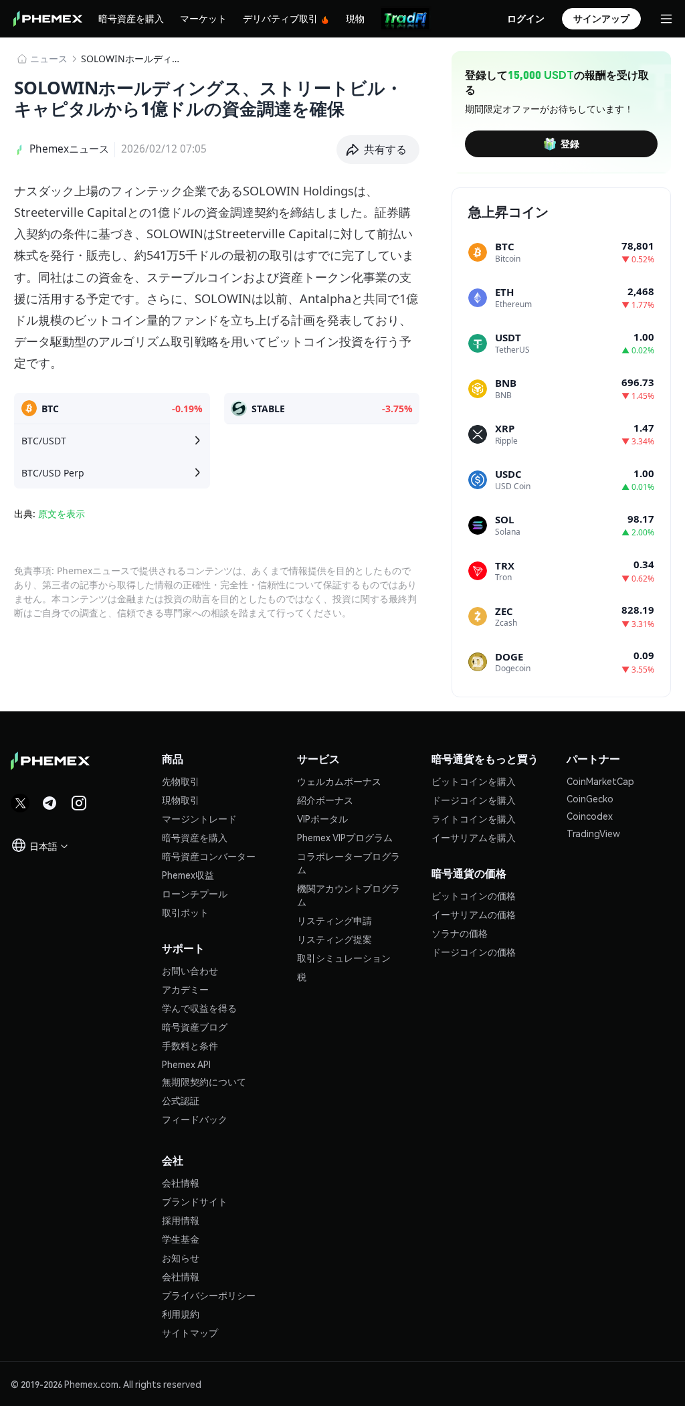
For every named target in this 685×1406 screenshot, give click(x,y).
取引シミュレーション (344, 958)
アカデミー (185, 989)
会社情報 (180, 1182)
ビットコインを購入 (473, 781)
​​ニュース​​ (49, 58)
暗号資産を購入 (131, 18)
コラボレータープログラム (348, 862)
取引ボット (185, 912)
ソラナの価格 (459, 933)
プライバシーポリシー (209, 1295)
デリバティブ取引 (280, 18)
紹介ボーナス (325, 800)
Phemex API (186, 1064)
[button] (378, 149)
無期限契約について (204, 1081)
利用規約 (180, 1314)
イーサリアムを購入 (473, 837)
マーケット (203, 18)
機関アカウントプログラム (348, 894)
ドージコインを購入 (473, 800)
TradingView (593, 833)
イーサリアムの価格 (473, 914)
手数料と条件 (190, 1045)
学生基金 (180, 1239)
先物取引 (180, 781)
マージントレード (199, 818)
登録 (570, 143)
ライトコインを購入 (473, 818)
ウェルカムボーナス (339, 781)
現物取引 (180, 800)
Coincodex (590, 816)
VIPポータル (322, 818)
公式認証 (180, 1100)
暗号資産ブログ (194, 1027)
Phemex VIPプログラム (345, 837)
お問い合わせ (190, 970)
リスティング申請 (334, 920)
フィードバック (194, 1119)
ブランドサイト (194, 1201)
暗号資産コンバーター (209, 856)
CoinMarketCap (600, 781)
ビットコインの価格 (473, 895)
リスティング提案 (334, 939)
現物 (355, 18)
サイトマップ (190, 1332)
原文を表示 (61, 513)
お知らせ (180, 1257)
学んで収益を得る (199, 1008)
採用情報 (180, 1220)
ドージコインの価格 (473, 952)
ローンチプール (194, 893)
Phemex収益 (188, 875)
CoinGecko (590, 798)
